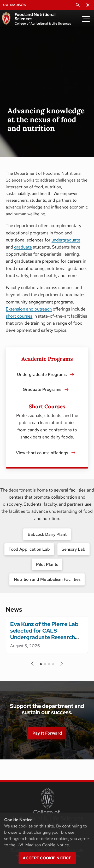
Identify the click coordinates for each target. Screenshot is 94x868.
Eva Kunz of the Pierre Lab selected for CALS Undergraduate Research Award (44, 634)
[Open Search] (77, 5)
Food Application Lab (29, 549)
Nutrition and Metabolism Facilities (47, 579)
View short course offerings (42, 452)
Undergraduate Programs (42, 374)
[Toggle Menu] (86, 19)
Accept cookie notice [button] (47, 858)
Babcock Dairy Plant (47, 534)
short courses (19, 316)
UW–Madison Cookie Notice (42, 845)
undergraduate (65, 240)
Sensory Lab (73, 549)
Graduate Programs (42, 389)
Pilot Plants (47, 564)
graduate (23, 247)
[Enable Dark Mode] (88, 5)
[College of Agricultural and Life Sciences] (47, 806)
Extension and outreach (29, 309)
